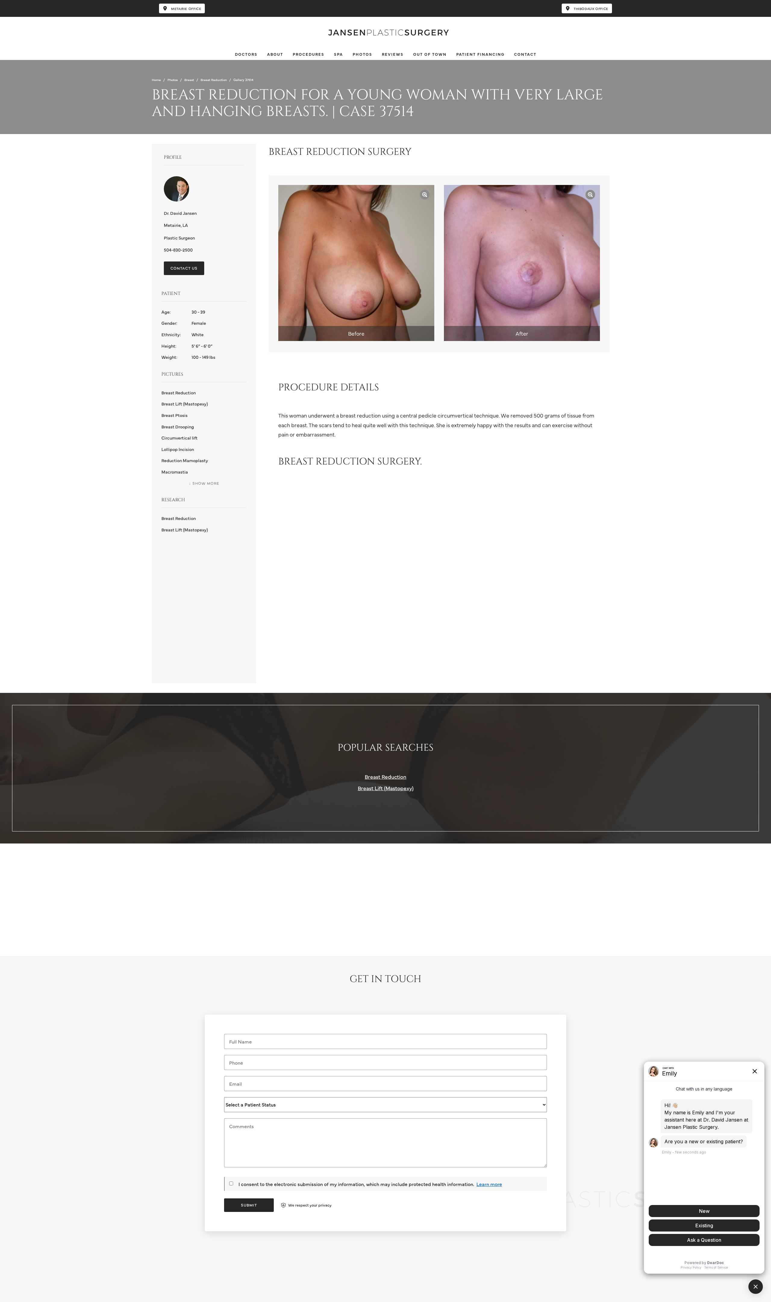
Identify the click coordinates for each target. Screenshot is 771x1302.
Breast (189, 79)
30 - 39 (183, 312)
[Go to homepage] (385, 32)
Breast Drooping (177, 427)
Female (183, 323)
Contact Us (184, 268)
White (182, 334)
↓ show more (204, 483)
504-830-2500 (178, 250)
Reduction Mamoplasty (184, 460)
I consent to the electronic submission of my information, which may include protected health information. (356, 1184)
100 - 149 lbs (188, 357)
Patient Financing (480, 54)
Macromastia (174, 472)
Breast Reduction (214, 79)
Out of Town (430, 54)
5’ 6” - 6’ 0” (186, 346)
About (275, 54)
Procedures (308, 54)
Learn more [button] (489, 1184)
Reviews (393, 54)
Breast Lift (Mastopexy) (184, 404)
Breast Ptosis (174, 415)
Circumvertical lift (179, 438)
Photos (362, 54)
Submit (249, 1204)
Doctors (246, 54)
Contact (525, 54)
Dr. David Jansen (180, 213)
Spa (338, 54)
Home (156, 79)
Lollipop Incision (177, 449)
